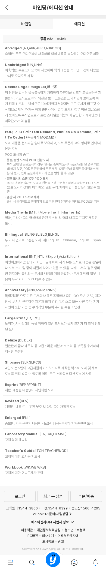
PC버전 (32, 535)
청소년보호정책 (74, 530)
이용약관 (27, 530)
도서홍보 (48, 541)
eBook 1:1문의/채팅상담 (50, 514)
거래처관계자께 (68, 535)
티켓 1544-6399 (55, 508)
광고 (61, 541)
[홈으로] (53, 562)
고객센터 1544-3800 (22, 508)
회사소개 (48, 535)
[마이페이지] (74, 562)
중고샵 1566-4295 (85, 508)
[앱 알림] (95, 562)
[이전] (6, 7)
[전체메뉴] (11, 562)
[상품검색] (32, 562)
